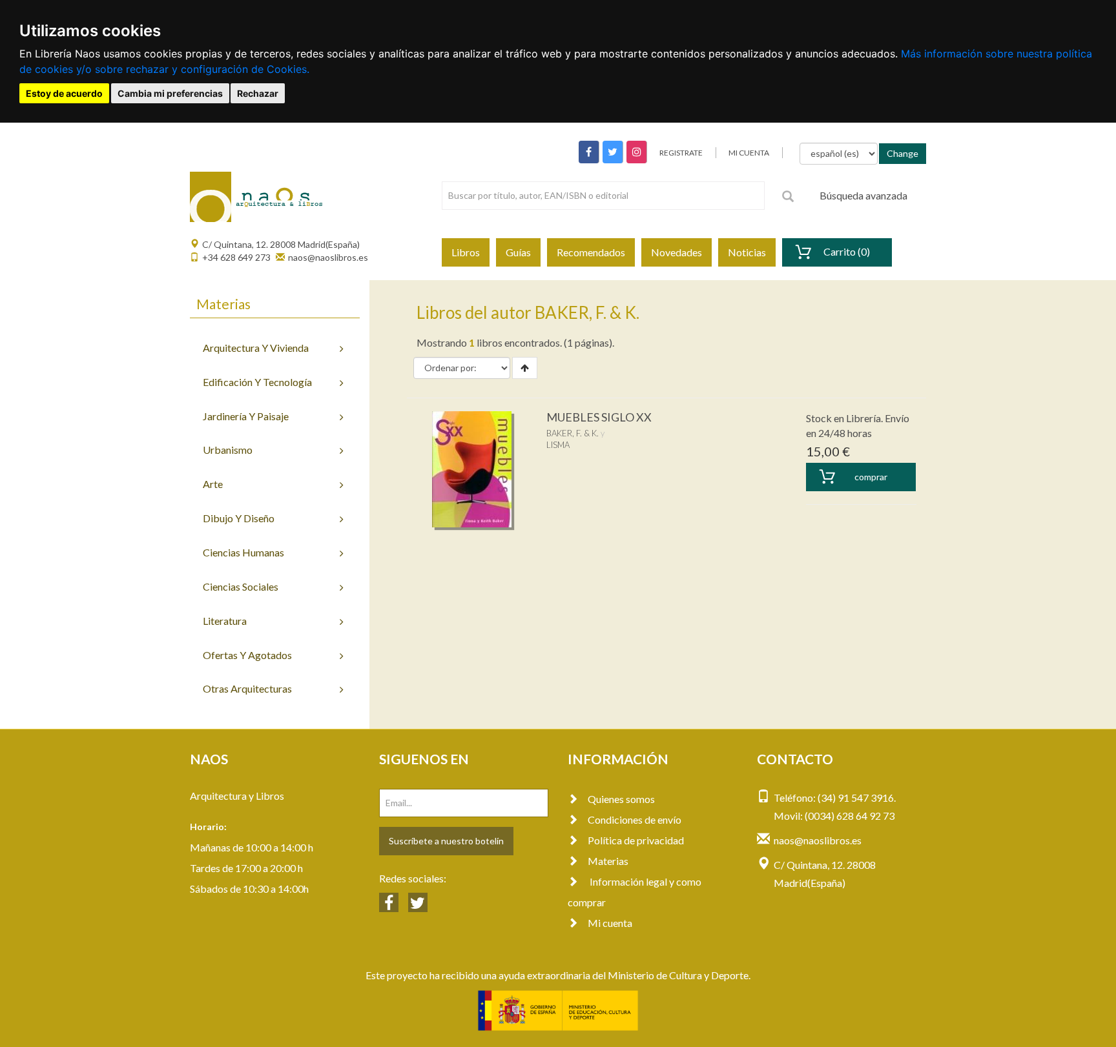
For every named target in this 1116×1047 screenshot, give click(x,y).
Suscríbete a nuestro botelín (446, 840)
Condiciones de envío (634, 819)
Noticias (747, 252)
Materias (608, 861)
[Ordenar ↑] (524, 368)
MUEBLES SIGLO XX (599, 417)
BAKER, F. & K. (572, 433)
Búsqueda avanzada (863, 195)
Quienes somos (621, 799)
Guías (518, 252)
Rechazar (257, 93)
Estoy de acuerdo (64, 93)
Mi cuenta (610, 923)
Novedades (676, 252)
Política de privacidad (636, 840)
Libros (465, 252)
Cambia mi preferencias (170, 93)
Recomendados (591, 252)
